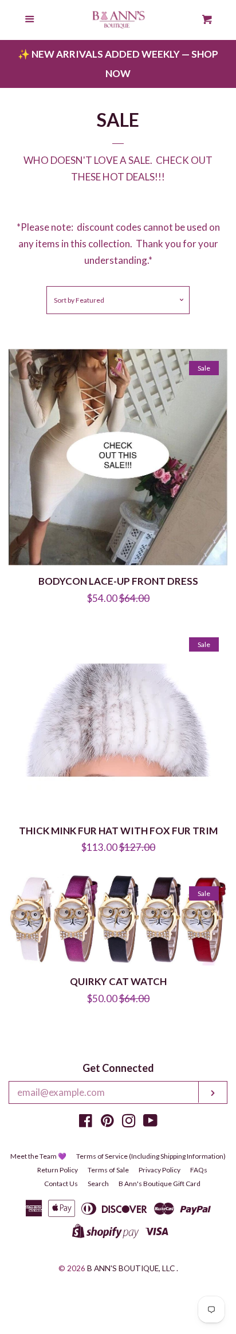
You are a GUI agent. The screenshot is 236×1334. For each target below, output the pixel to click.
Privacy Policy (159, 1170)
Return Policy (57, 1170)
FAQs (198, 1170)
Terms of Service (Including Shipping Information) (151, 1156)
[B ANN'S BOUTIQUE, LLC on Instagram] (129, 1122)
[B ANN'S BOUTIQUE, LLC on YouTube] (150, 1122)
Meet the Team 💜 (38, 1156)
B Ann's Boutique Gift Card (159, 1183)
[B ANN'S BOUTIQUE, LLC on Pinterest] (107, 1122)
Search (98, 1183)
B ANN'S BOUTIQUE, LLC (131, 1268)
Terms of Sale (108, 1170)
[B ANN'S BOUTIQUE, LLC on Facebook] (85, 1122)
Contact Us (61, 1183)
